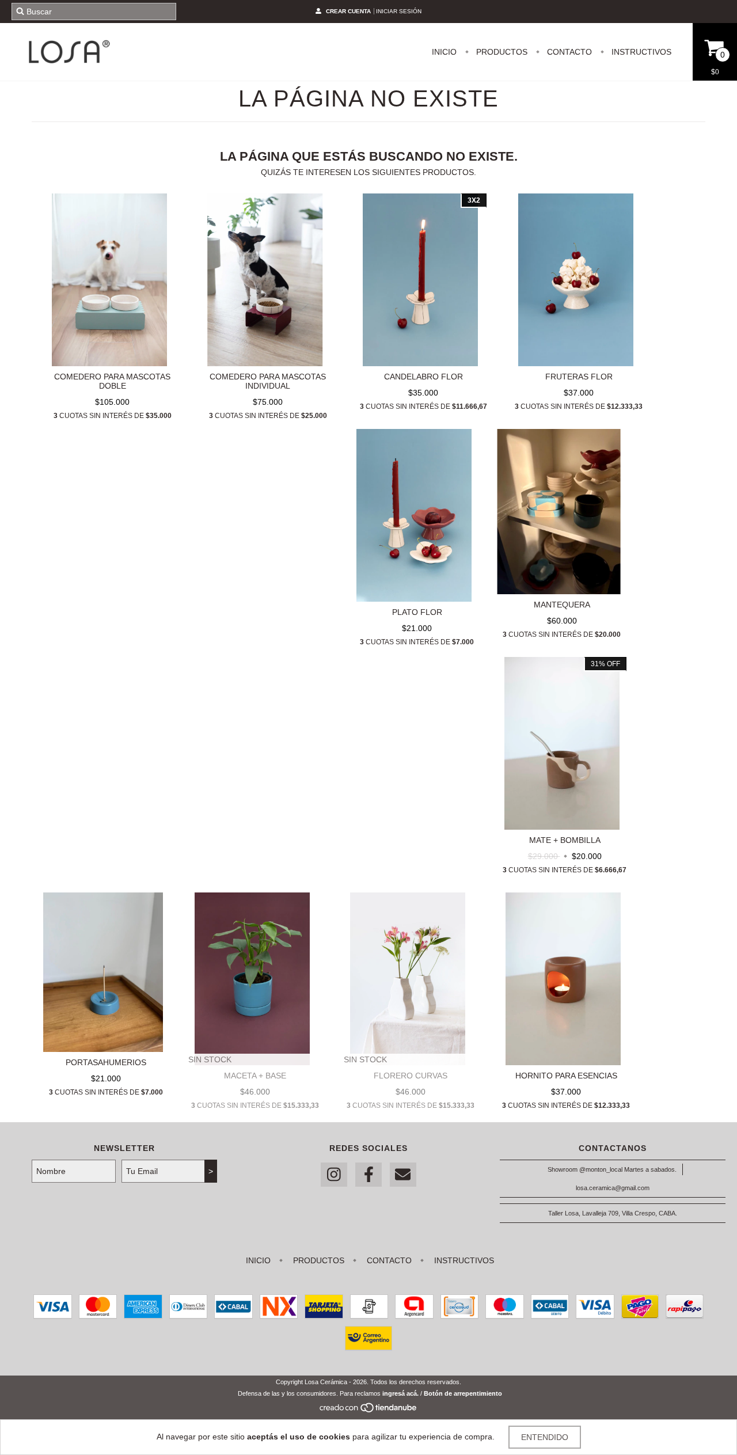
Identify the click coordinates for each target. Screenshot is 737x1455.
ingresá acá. (400, 1393)
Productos (500, 51)
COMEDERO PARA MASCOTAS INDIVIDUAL (268, 381)
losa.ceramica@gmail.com (612, 1187)
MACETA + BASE (255, 1075)
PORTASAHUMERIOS (106, 1062)
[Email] (403, 1175)
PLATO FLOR (417, 612)
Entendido (544, 1437)
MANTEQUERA (562, 604)
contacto (568, 51)
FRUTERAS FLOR (579, 376)
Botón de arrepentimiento (463, 1393)
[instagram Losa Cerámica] (334, 1175)
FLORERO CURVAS (410, 1075)
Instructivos (640, 51)
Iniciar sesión (398, 11)
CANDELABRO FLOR (423, 376)
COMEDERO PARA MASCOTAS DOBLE (112, 381)
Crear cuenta (348, 11)
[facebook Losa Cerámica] (368, 1175)
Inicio (444, 51)
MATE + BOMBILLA (565, 840)
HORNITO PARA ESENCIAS (566, 1075)
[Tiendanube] (368, 1410)
